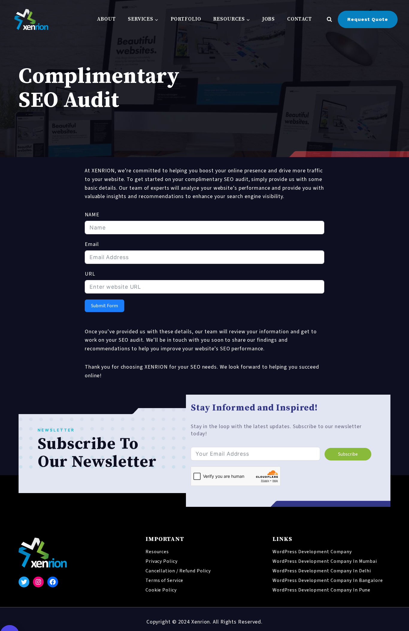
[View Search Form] (329, 19)
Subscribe (348, 454)
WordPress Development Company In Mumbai (324, 561)
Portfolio (186, 19)
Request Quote (367, 19)
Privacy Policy (162, 561)
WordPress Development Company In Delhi (321, 571)
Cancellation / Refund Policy (178, 571)
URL (90, 274)
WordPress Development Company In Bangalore (327, 580)
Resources (157, 551)
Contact (299, 19)
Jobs (268, 19)
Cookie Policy (161, 590)
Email (92, 244)
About (106, 19)
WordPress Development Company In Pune (321, 590)
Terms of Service (164, 580)
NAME (92, 214)
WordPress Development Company (312, 551)
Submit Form (104, 305)
